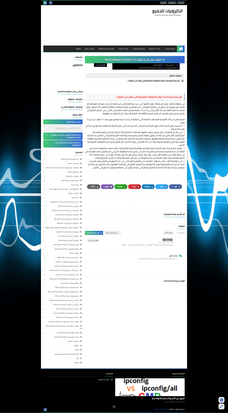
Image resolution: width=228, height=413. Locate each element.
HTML (77, 349)
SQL (77, 358)
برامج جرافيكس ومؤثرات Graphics (67, 261)
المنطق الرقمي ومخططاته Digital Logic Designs (62, 227)
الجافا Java (75, 197)
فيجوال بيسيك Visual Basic (70, 283)
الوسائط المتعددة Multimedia (68, 240)
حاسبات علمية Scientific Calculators (66, 266)
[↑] (114, 406)
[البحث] (45, 3)
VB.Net (76, 362)
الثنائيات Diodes (73, 193)
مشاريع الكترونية (139, 48)
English (78, 48)
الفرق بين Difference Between (68, 206)
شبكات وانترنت (123, 48)
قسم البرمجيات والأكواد (106, 48)
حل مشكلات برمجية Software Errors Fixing (64, 270)
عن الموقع (172, 2)
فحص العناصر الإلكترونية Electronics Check (64, 278)
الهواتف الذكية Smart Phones (68, 236)
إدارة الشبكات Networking (70, 159)
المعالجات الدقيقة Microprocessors (66, 219)
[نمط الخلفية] (221, 406)
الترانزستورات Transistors (70, 180)
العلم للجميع (179, 402)
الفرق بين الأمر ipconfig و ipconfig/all (168, 398)
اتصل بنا (163, 2)
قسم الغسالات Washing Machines (67, 287)
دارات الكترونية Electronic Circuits (67, 274)
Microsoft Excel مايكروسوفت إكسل (66, 354)
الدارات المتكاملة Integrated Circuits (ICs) (64, 201)
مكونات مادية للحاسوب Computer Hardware (63, 321)
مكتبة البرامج (170, 48)
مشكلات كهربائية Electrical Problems (150, 68)
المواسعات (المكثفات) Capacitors (67, 231)
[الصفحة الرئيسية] (181, 49)
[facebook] (50, 2)
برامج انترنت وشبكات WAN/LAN (68, 257)
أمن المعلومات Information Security (66, 244)
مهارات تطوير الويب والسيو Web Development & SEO (64, 327)
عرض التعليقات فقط (112, 232)
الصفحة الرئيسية (171, 68)
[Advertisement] (86, 25)
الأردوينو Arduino (73, 171)
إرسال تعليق (92, 240)
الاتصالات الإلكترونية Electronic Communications (62, 167)
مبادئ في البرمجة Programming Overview (64, 300)
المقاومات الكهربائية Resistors (68, 223)
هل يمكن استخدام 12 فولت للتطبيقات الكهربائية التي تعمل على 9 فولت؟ (153, 80)
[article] (111, 201)
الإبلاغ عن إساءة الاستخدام (174, 281)
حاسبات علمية (90, 48)
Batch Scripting (73, 341)
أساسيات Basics (73, 163)
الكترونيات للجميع (167, 11)
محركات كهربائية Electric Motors (67, 308)
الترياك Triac (75, 184)
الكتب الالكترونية (154, 48)
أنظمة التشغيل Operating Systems (67, 248)
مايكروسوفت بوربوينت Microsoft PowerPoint (63, 291)
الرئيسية (180, 2)
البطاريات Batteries (72, 176)
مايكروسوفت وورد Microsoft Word (67, 296)
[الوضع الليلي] (221, 400)
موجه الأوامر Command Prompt (68, 332)
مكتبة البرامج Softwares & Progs (67, 317)
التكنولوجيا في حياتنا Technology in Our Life (64, 189)
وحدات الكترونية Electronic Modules (66, 337)
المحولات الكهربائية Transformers (67, 214)
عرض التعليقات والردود (93, 232)
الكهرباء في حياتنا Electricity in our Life (65, 210)
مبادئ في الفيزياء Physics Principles (66, 304)
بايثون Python (74, 253)
